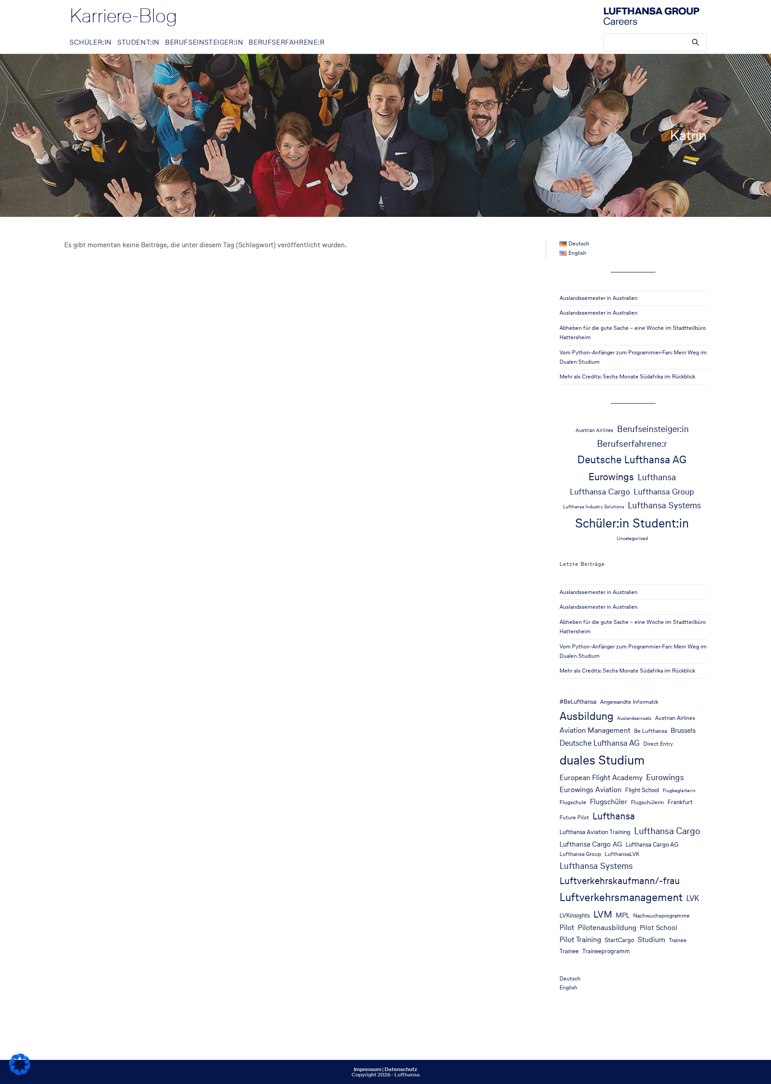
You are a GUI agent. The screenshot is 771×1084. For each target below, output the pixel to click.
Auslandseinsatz (634, 718)
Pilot (567, 927)
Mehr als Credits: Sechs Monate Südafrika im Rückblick (627, 376)
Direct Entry (658, 744)
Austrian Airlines (594, 430)
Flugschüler (608, 802)
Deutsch (570, 978)
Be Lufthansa (650, 731)
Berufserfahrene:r (632, 443)
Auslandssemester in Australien (599, 298)
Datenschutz (401, 1069)
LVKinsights (575, 915)
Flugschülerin (647, 802)
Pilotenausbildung (607, 927)
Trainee (678, 940)
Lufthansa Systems (664, 505)
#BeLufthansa (578, 701)
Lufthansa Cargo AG (591, 844)
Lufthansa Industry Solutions (593, 506)
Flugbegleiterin (679, 790)
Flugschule (573, 802)
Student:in (661, 523)
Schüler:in (602, 523)
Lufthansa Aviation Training (595, 831)
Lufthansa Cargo (600, 491)
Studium (651, 939)
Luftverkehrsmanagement (621, 897)
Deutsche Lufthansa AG (632, 459)
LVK (692, 898)
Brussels (683, 730)
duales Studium (602, 760)
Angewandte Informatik (629, 702)
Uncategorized (632, 538)
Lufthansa (657, 477)
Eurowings (611, 476)
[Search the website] (655, 41)
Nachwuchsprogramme (661, 915)
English (568, 987)
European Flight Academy (601, 778)
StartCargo (619, 939)
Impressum (367, 1069)
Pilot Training (580, 939)
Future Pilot (574, 817)
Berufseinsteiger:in (653, 429)
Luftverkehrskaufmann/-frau (620, 880)
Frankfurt (679, 801)
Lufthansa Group (664, 491)
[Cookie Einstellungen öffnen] (19, 1072)
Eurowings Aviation (591, 790)
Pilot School (658, 927)
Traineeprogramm (606, 951)
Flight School (642, 789)
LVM (602, 914)
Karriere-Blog (123, 15)
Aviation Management (595, 730)
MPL (623, 915)
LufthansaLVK (622, 854)
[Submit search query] (696, 42)
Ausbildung (586, 715)
